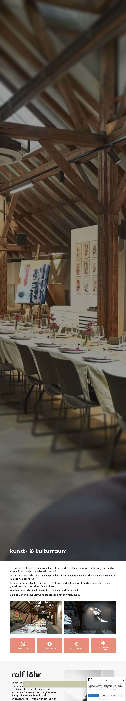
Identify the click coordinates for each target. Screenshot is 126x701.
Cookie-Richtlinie (100, 699)
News (75, 684)
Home (32, 684)
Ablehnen (104, 695)
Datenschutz (107, 699)
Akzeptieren (93, 695)
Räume (41, 684)
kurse (59, 684)
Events (67, 684)
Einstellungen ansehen (117, 695)
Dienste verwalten (93, 691)
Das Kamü (50, 684)
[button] (123, 680)
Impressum (113, 699)
